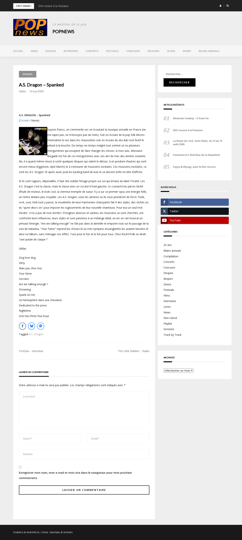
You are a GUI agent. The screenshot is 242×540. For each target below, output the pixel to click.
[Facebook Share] (22, 326)
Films (167, 295)
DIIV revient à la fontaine (53, 6)
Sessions (153, 51)
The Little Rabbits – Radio (133, 351)
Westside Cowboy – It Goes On (191, 118)
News (34, 51)
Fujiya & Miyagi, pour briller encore (194, 166)
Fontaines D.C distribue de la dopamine (196, 155)
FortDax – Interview (31, 351)
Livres (167, 306)
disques (168, 278)
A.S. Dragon (36, 334)
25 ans (171, 51)
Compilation (171, 256)
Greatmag (54, 532)
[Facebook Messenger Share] (40, 326)
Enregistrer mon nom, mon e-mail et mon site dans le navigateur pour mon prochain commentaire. (75, 475)
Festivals (112, 51)
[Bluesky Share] (31, 326)
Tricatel (24, 120)
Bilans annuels (209, 51)
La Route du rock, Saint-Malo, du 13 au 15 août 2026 (197, 142)
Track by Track (173, 335)
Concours (133, 51)
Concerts (92, 51)
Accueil (18, 51)
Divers (187, 51)
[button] (220, 6)
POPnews (63, 31)
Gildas (22, 91)
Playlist (168, 323)
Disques (50, 51)
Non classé (170, 318)
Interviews (71, 51)
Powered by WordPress (26, 532)
